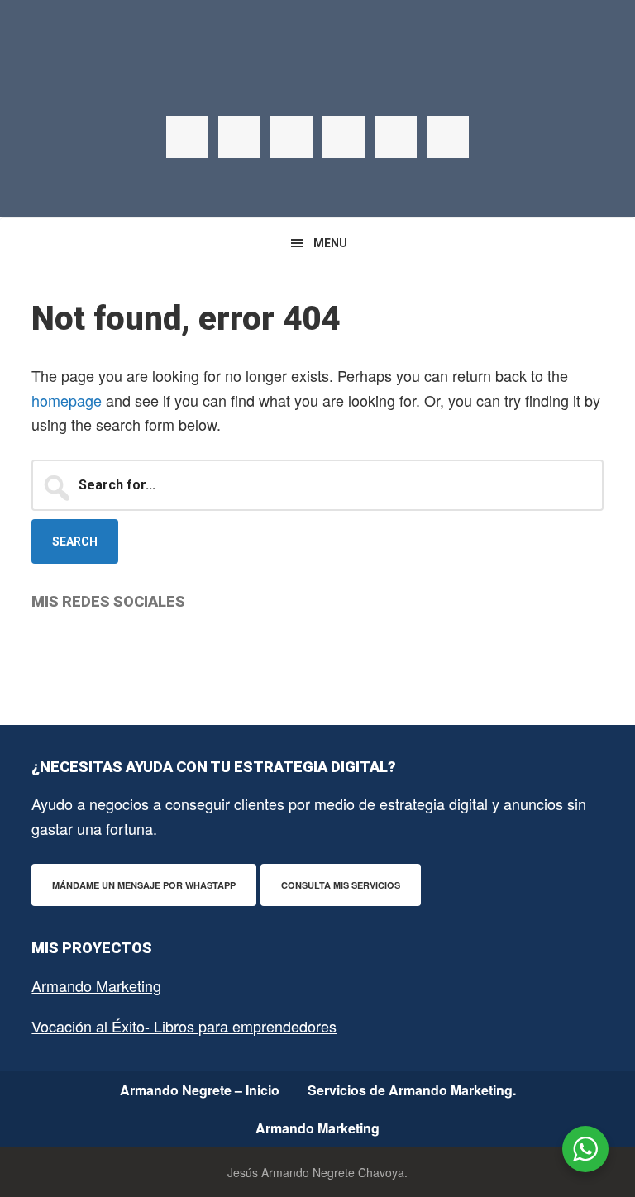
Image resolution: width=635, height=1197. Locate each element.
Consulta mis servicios (340, 885)
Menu (330, 243)
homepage (66, 400)
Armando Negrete (317, 83)
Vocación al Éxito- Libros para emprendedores (184, 1026)
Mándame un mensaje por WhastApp (144, 885)
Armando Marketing (96, 985)
